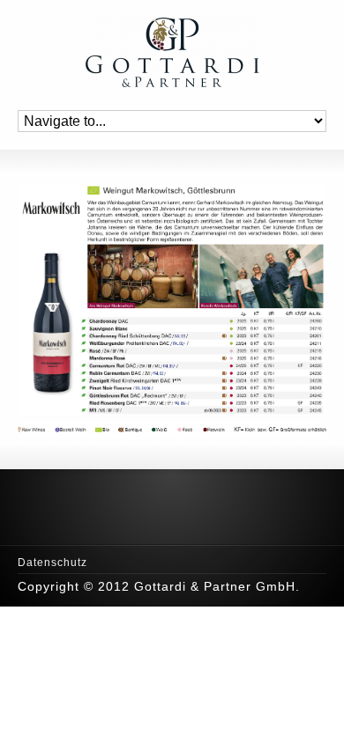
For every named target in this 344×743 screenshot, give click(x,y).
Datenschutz (52, 562)
